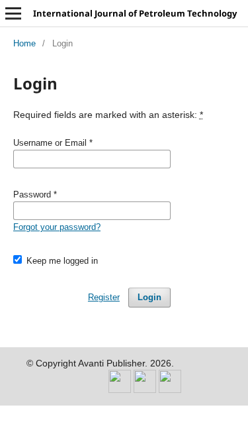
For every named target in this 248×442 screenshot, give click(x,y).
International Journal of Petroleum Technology (135, 13)
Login (149, 297)
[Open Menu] (13, 13)
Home (24, 43)
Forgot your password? (57, 227)
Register (104, 297)
